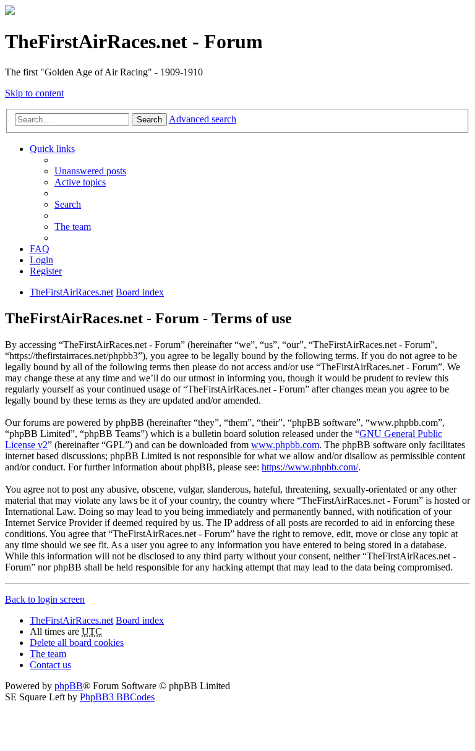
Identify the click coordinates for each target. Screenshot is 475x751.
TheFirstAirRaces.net (71, 620)
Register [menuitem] (46, 271)
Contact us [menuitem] (50, 665)
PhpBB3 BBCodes (117, 697)
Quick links (52, 148)
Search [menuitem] (67, 204)
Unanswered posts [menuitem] (90, 171)
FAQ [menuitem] (39, 249)
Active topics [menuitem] (80, 182)
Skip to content (34, 93)
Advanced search (202, 119)
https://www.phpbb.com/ (310, 467)
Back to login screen (45, 599)
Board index (140, 620)
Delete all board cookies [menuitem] (77, 642)
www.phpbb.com (285, 444)
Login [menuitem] (41, 260)
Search (149, 119)
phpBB (68, 686)
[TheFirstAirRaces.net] (10, 11)
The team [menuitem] (72, 226)
